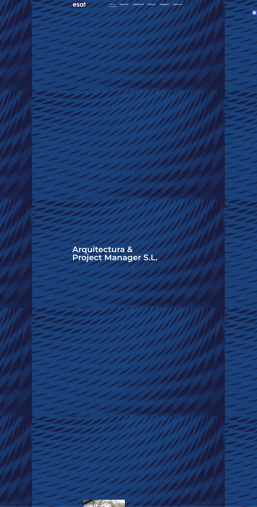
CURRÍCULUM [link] (138, 4)
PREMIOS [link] (152, 4)
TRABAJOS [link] (164, 4)
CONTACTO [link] (178, 4)
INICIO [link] (112, 4)
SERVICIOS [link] (123, 4)
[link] (254, 12)
